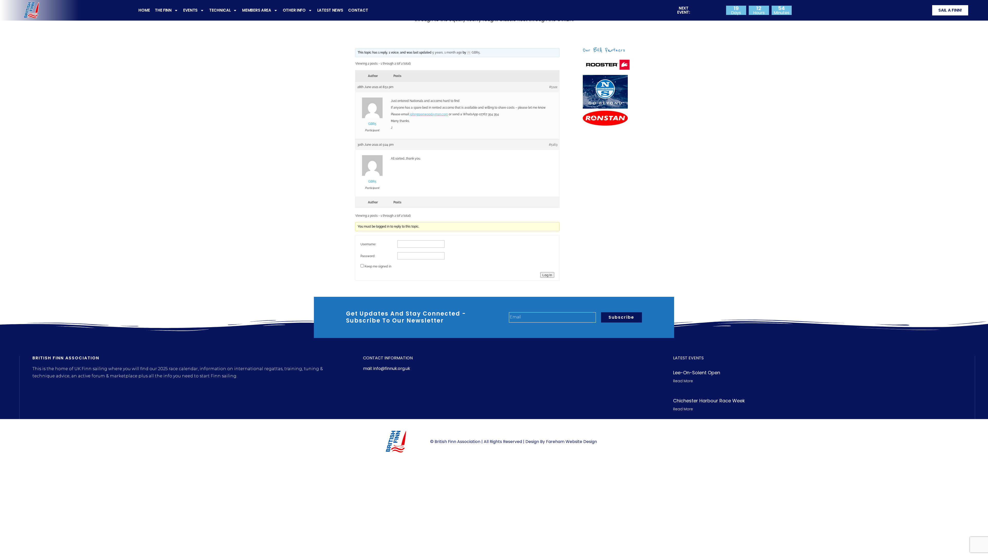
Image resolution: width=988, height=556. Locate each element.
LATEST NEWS (330, 10)
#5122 (553, 87)
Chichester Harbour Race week (709, 400)
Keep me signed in (378, 266)
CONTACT (358, 10)
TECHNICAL (220, 10)
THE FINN (163, 10)
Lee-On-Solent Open (696, 372)
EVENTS (190, 10)
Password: (367, 256)
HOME (144, 10)
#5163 (553, 144)
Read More (683, 381)
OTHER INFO (294, 10)
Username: (368, 244)
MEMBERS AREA (256, 10)
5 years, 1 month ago (447, 52)
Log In (547, 275)
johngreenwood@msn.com (429, 114)
